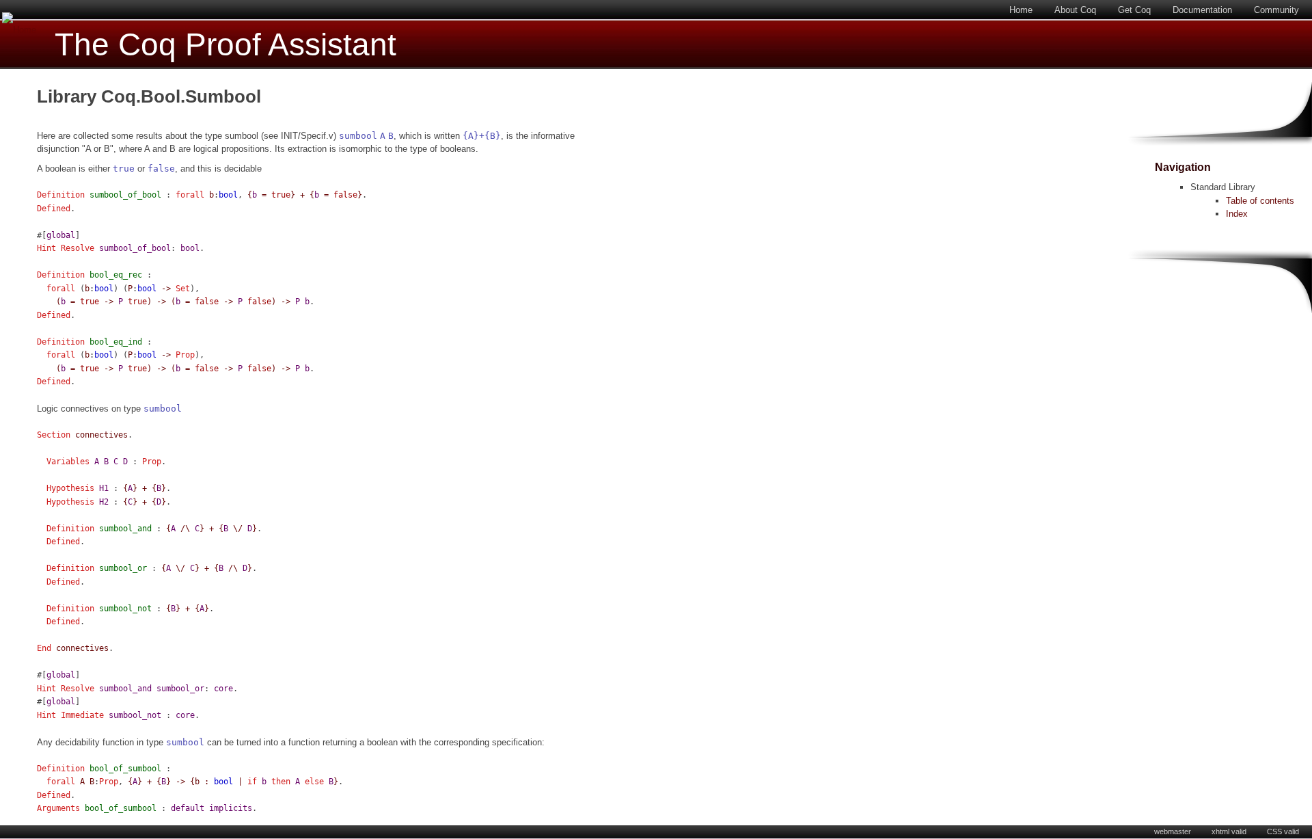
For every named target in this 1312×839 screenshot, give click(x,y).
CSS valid (1283, 831)
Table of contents (1260, 201)
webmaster (1172, 831)
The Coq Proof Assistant (225, 44)
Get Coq (1134, 10)
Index (1237, 214)
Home (1021, 10)
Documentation (1202, 10)
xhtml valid (1229, 831)
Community (1276, 10)
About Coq (1075, 10)
